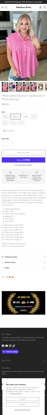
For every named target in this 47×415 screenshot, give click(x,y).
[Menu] (2, 7)
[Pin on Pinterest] (12, 277)
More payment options (23, 165)
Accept (22, 399)
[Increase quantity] (12, 143)
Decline (22, 404)
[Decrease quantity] (4, 143)
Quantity (5, 139)
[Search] (7, 7)
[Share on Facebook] (10, 277)
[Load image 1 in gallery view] (23, 46)
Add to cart (23, 153)
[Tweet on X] (7, 277)
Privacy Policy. (16, 393)
